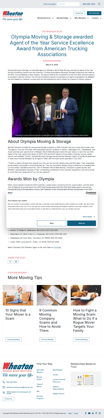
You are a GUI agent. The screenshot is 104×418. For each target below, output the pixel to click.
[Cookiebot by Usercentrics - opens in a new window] (87, 193)
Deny (52, 223)
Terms (76, 413)
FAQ (38, 391)
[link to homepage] (13, 16)
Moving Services (44, 18)
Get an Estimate (94, 13)
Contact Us (79, 13)
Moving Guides (62, 18)
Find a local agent (50, 4)
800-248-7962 (89, 4)
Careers (95, 18)
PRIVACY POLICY (58, 394)
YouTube (57, 247)
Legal (70, 413)
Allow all (82, 223)
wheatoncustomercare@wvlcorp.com (20, 387)
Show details (87, 217)
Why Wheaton (80, 18)
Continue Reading (13, 339)
